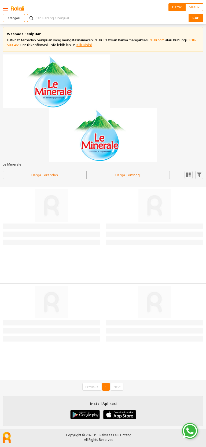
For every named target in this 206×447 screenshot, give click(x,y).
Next (117, 387)
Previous (91, 387)
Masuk (194, 7)
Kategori (14, 18)
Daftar (177, 7)
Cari (196, 17)
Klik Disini (84, 44)
